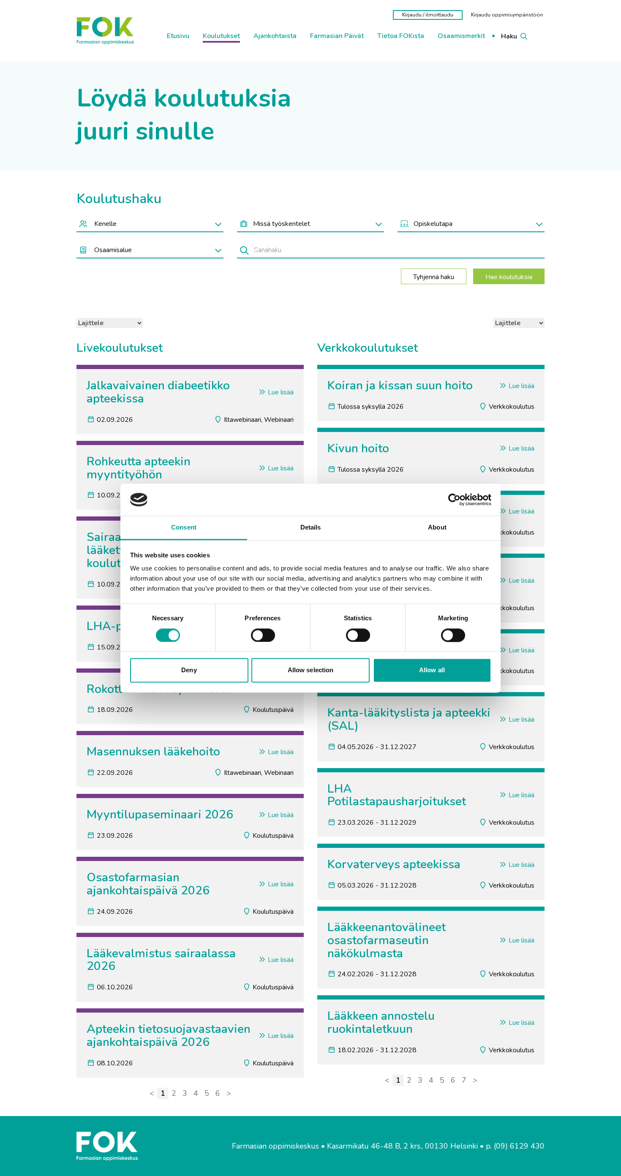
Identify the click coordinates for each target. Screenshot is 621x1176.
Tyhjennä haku (433, 277)
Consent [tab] (183, 527)
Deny (188, 670)
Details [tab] (310, 527)
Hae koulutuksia (508, 277)
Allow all (432, 670)
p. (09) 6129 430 (515, 1146)
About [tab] (437, 527)
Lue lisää (280, 392)
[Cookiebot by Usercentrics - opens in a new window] (454, 499)
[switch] (263, 635)
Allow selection (311, 670)
